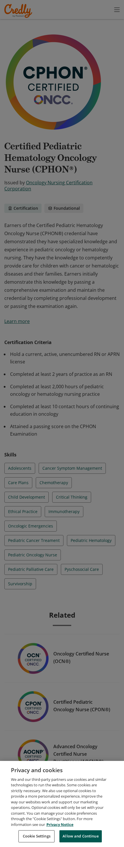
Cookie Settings (36, 836)
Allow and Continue (80, 836)
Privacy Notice (60, 824)
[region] (62, 804)
